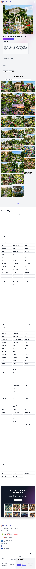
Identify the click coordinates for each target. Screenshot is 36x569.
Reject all (23, 564)
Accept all (18, 564)
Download (12, 71)
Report (12, 58)
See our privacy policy (20, 566)
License (4, 68)
